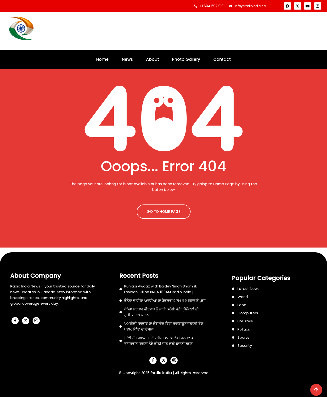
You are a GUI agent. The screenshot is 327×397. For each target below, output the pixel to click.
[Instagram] (317, 6)
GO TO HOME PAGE (163, 211)
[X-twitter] (297, 6)
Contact (222, 59)
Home (102, 59)
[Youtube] (307, 6)
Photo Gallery (186, 59)
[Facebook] (287, 6)
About (152, 59)
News (127, 59)
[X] (25, 320)
